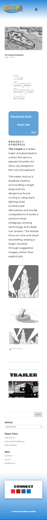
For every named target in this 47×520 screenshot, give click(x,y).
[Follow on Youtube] (18, 491)
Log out (7, 459)
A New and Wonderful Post (14, 441)
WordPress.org (10, 463)
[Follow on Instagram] (13, 491)
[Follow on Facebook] (23, 491)
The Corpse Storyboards (14, 55)
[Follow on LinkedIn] (29, 491)
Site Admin (9, 456)
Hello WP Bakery (11, 445)
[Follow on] (34, 491)
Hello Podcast (10, 438)
